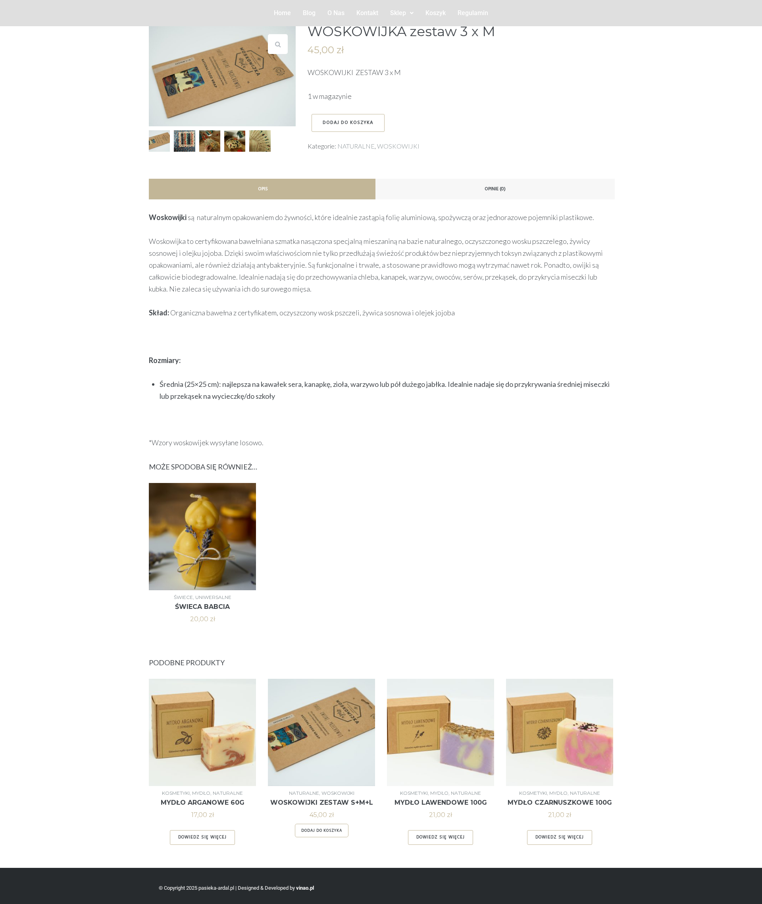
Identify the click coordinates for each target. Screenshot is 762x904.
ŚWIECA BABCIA (202, 606)
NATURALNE (356, 146)
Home (282, 13)
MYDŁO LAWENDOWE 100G (440, 802)
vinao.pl (305, 888)
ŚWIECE (183, 597)
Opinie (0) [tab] (495, 189)
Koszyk (435, 13)
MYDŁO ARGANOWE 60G (202, 802)
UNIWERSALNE (213, 597)
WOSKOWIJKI (398, 146)
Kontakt (367, 13)
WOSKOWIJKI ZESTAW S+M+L (321, 802)
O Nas (335, 13)
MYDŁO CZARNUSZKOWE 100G (560, 802)
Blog (309, 13)
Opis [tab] (263, 189)
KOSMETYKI (176, 793)
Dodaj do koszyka (348, 123)
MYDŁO (201, 793)
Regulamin (473, 13)
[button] (401, 13)
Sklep (398, 13)
